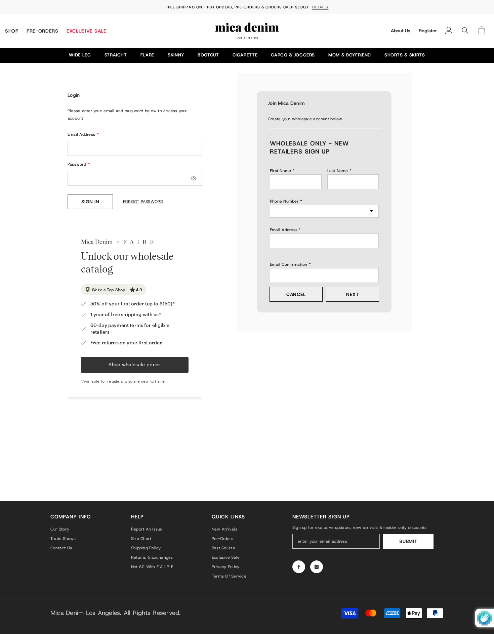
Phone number (284, 201)
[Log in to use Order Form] (483, 30)
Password (78, 164)
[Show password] (194, 178)
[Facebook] (298, 566)
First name (280, 170)
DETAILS (320, 7)
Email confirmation (288, 264)
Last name (337, 170)
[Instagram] (316, 566)
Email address (283, 230)
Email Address (83, 134)
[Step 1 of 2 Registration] (324, 128)
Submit (408, 541)
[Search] (465, 31)
